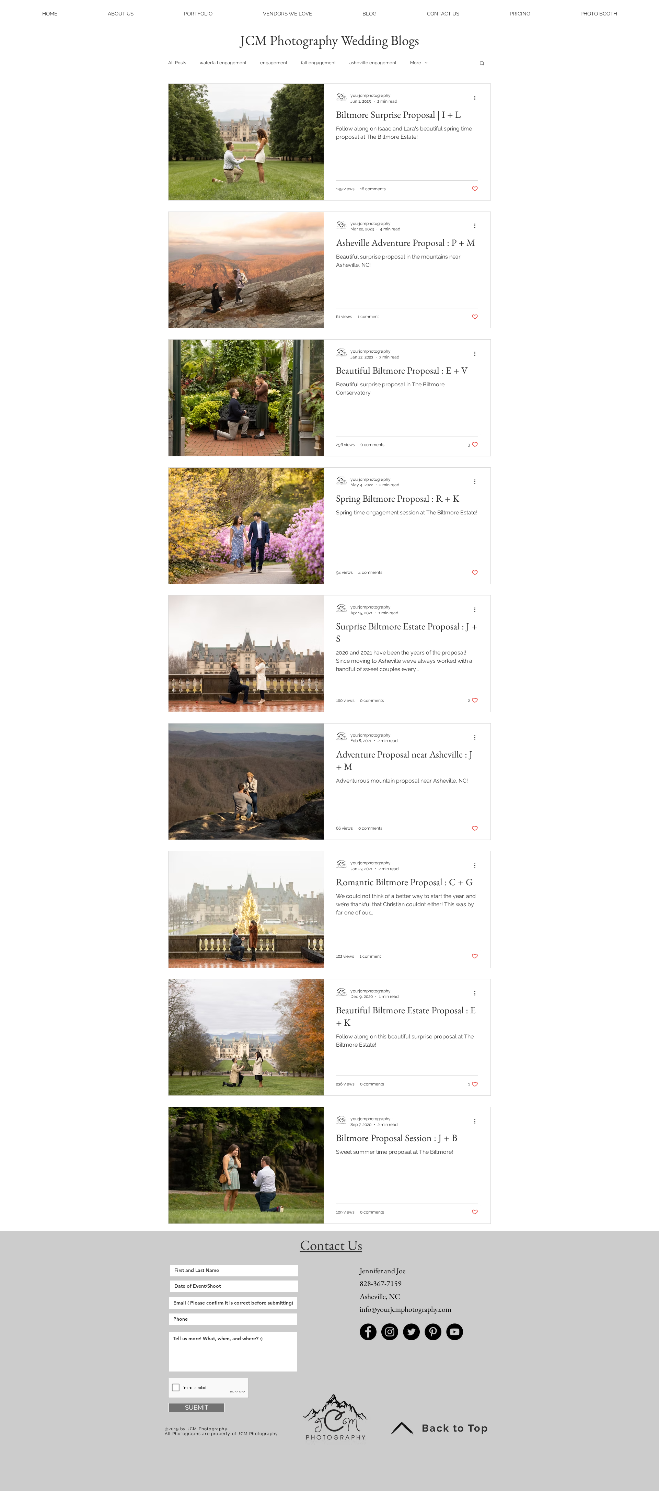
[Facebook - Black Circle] (368, 1331)
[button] (120, 14)
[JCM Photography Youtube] (454, 1331)
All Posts (177, 62)
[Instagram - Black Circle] (389, 1331)
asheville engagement (372, 62)
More (415, 62)
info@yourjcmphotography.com (405, 1309)
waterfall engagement (223, 62)
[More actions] (477, 98)
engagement (273, 62)
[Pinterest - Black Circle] (433, 1331)
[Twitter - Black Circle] (411, 1331)
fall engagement (318, 62)
